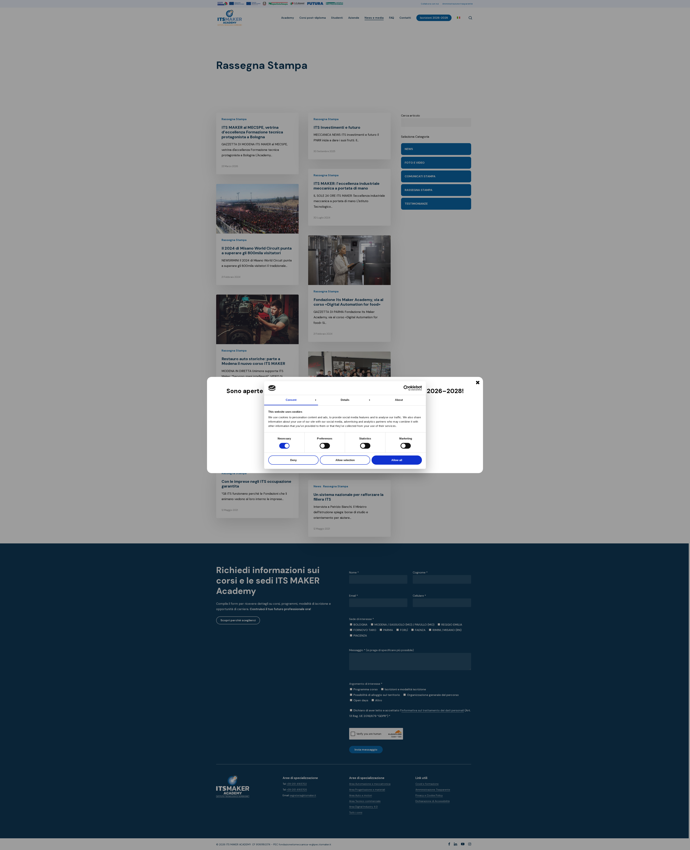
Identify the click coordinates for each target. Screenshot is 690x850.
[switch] (321, 446)
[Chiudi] (477, 382)
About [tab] (399, 399)
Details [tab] (345, 399)
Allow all (396, 460)
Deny (293, 460)
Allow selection (345, 460)
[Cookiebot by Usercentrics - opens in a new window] (406, 388)
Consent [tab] (291, 399)
